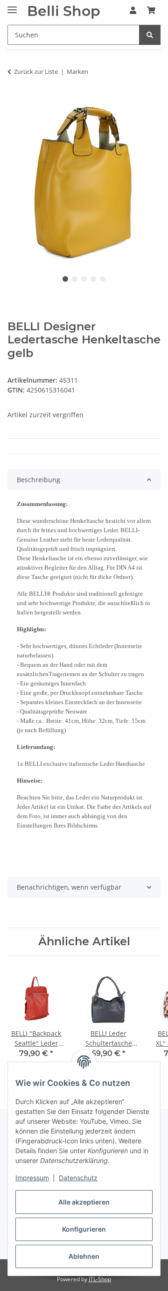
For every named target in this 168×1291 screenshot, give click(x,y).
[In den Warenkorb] (14, 101)
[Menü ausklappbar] (12, 6)
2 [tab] (74, 279)
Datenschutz (78, 1178)
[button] (133, 10)
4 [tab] (93, 279)
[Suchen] (150, 35)
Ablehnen (84, 1256)
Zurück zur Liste (36, 71)
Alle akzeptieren (84, 1202)
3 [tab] (84, 279)
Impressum (32, 1178)
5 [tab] (102, 279)
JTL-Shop (100, 1279)
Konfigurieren (84, 1229)
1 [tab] (65, 279)
